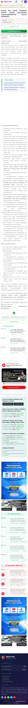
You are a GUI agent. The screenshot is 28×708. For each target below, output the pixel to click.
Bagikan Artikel (14, 26)
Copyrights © (5, 701)
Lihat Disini (23, 290)
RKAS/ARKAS (23, 532)
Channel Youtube (6, 676)
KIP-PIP (25, 560)
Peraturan (24, 550)
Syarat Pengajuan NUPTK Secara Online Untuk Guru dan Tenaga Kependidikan (14, 84)
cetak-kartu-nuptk (16, 317)
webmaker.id (16, 703)
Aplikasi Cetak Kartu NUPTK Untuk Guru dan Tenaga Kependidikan (14, 88)
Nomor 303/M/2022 (14, 62)
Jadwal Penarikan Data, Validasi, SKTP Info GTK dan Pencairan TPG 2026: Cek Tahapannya (18, 591)
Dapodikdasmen (23, 523)
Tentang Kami (5, 678)
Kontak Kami (8, 404)
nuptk (23, 317)
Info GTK (24, 575)
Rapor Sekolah (23, 541)
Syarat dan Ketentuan (7, 681)
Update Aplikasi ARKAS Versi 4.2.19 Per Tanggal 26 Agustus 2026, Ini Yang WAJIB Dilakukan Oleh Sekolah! (17, 530)
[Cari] (25, 1)
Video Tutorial (5, 679)
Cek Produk (19, 404)
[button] (21, 1)
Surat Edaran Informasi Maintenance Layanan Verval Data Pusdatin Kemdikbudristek (17, 340)
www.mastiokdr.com (14, 31)
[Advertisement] (14, 109)
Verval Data (24, 334)
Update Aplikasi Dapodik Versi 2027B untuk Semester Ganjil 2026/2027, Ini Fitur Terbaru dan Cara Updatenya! (17, 521)
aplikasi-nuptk (6, 317)
